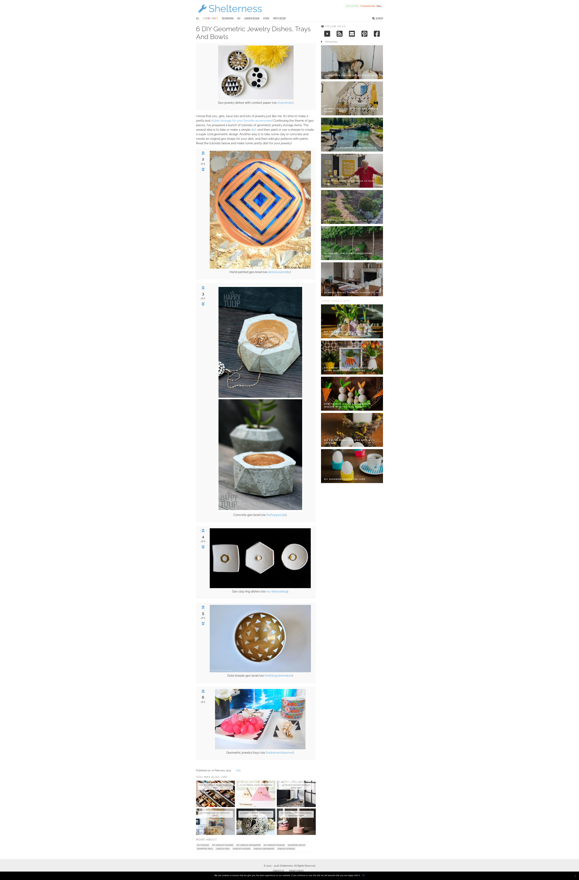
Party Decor (279, 18)
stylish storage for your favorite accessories (241, 120)
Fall (379, 6)
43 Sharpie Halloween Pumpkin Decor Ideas (256, 814)
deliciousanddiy (279, 272)
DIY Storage (203, 845)
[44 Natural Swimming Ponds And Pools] (352, 135)
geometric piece (205, 849)
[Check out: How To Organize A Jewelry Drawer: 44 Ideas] (215, 794)
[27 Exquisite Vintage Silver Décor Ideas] (352, 62)
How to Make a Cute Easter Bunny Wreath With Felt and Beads (347, 405)
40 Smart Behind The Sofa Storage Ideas (351, 292)
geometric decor (296, 845)
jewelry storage (286, 849)
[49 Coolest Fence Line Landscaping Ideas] (352, 243)
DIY (238, 18)
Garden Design (251, 18)
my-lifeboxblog (276, 591)
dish (254, 129)
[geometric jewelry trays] (260, 748)
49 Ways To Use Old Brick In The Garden (351, 220)
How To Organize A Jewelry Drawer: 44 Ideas (215, 786)
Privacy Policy (296, 871)
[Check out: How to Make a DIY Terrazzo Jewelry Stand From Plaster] (296, 822)
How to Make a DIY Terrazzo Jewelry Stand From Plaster (296, 814)
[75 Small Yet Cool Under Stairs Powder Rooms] (352, 98)
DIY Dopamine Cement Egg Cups (344, 479)
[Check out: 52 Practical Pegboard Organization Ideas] (215, 822)
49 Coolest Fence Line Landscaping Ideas (348, 255)
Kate (238, 770)
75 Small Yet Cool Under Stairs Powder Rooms (351, 110)
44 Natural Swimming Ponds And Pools (350, 148)
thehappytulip (276, 515)
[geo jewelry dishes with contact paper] (256, 98)
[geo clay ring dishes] (260, 587)
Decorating (228, 18)
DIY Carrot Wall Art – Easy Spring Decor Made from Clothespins (347, 369)
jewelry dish (222, 849)
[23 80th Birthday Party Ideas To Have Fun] (352, 171)
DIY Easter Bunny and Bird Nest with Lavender (349, 441)
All (197, 18)
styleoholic (285, 102)
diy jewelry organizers (248, 845)
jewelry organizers (264, 849)
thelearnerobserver (279, 752)
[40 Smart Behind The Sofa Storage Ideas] (352, 279)
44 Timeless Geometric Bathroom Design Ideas (296, 786)
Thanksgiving (367, 6)
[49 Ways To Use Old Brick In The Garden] (352, 207)
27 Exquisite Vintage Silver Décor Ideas (351, 75)
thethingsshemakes (278, 675)
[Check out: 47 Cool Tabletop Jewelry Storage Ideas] (255, 794)
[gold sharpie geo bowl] (260, 671)
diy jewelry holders (222, 845)
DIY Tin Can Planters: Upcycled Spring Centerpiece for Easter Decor (350, 333)
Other (266, 18)
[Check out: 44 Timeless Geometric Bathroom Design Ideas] (296, 794)
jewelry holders (241, 849)
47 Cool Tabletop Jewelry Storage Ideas (255, 785)
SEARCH (379, 18)
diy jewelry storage (274, 845)
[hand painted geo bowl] (260, 267)
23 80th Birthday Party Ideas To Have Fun (349, 182)
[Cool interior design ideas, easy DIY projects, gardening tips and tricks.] (230, 14)
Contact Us (278, 871)
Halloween (352, 6)
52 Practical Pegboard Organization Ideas (215, 814)
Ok (363, 875)
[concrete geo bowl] (260, 510)
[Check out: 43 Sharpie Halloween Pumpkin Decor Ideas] (255, 822)
